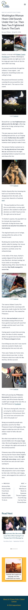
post (3, 200)
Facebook (15, 116)
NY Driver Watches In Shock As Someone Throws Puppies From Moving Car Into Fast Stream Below (21, 493)
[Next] (24, 532)
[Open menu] (25, 4)
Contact (14, 601)
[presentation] (14, 523)
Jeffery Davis (8, 541)
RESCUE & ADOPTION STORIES (11, 12)
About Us (6, 599)
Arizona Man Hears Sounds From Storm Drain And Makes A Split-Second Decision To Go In (7, 492)
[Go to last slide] (4, 532)
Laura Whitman (7, 32)
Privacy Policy (14, 599)
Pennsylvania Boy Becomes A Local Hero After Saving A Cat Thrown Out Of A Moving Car (14, 536)
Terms (22, 599)
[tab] (12, 548)
